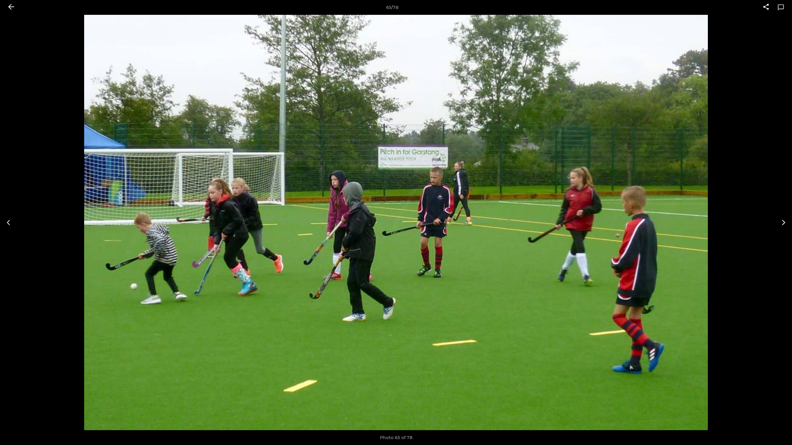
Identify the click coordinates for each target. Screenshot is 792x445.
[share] (766, 7)
